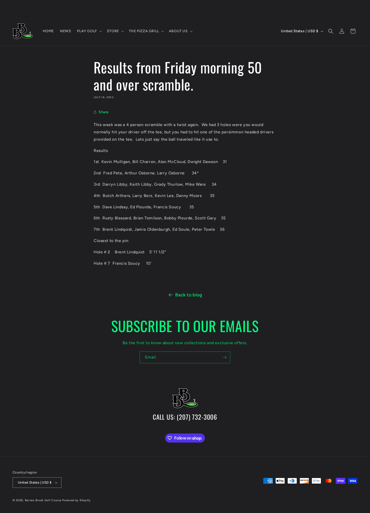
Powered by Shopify (76, 500)
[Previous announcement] (14, 8)
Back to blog (188, 295)
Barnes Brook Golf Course (43, 500)
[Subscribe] (224, 357)
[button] (89, 31)
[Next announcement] (355, 8)
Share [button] (104, 112)
